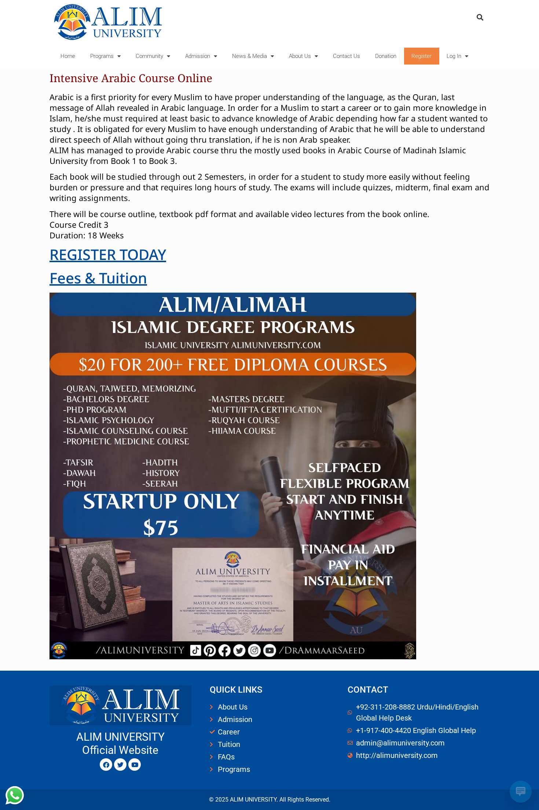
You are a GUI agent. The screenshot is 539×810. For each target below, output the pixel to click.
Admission (197, 56)
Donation (385, 56)
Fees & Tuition (98, 278)
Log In (454, 56)
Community (149, 56)
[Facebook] (106, 764)
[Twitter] (120, 764)
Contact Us (346, 56)
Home (67, 56)
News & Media (249, 56)
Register (421, 56)
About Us (300, 56)
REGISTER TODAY (108, 254)
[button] (480, 17)
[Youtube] (134, 764)
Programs (102, 56)
